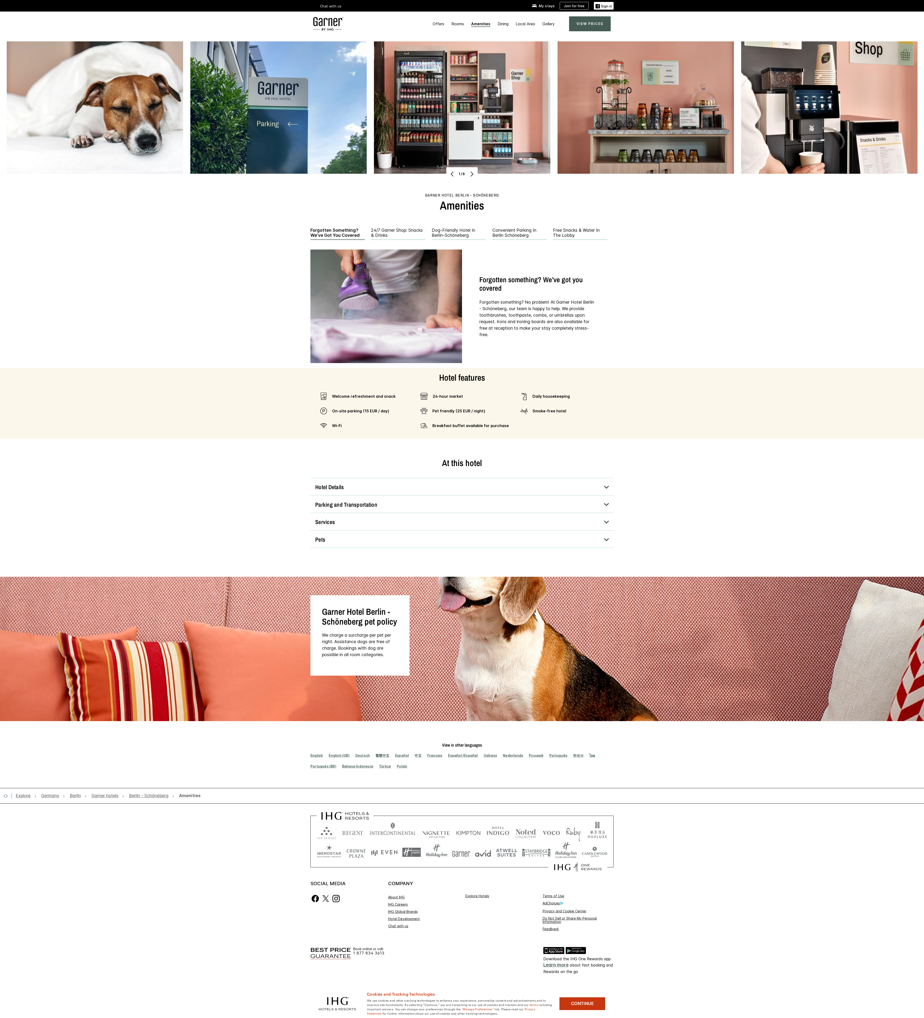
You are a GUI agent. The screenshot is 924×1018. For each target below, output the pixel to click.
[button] (604, 5)
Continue (582, 1003)
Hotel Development (404, 919)
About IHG (396, 897)
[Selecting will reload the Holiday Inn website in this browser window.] (436, 852)
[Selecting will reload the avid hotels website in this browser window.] (483, 852)
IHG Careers (398, 904)
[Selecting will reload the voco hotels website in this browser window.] (551, 832)
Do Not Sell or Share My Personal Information (570, 920)
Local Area (525, 23)
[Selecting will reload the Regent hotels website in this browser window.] (352, 832)
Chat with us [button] (331, 6)
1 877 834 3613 (369, 953)
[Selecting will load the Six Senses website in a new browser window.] (326, 832)
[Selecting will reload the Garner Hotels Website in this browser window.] (461, 852)
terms (534, 1004)
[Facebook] (315, 898)
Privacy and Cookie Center (564, 911)
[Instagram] (336, 898)
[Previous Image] (452, 174)
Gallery (548, 23)
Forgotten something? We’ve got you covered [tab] (335, 233)
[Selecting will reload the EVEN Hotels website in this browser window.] (384, 852)
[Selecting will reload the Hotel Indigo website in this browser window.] (498, 832)
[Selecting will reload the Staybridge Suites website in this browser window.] (536, 852)
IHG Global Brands (403, 911)
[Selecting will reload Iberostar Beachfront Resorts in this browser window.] (329, 852)
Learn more (556, 965)
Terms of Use (553, 896)
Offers (438, 23)
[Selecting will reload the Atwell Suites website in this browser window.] (506, 852)
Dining (503, 23)
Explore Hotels (477, 896)
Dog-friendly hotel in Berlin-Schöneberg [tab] (453, 233)
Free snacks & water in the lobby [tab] (576, 233)
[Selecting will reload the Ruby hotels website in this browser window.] (573, 832)
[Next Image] (471, 174)
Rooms (457, 23)
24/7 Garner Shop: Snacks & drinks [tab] (397, 233)
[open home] (8, 795)
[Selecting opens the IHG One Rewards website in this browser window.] (578, 867)
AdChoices (551, 903)
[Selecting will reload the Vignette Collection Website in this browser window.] (436, 832)
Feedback (551, 929)
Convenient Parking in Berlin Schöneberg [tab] (514, 233)
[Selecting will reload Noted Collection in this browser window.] (526, 832)
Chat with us (398, 926)
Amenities (480, 23)
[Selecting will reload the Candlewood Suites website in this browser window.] (594, 852)
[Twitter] (325, 898)
